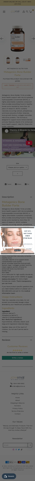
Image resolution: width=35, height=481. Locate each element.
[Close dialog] (34, 226)
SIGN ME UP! (17, 250)
